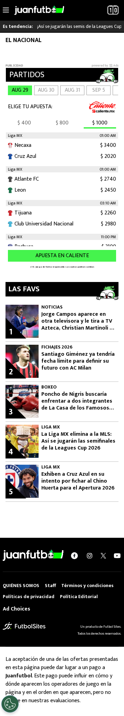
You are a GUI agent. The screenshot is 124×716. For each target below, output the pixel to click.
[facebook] (74, 555)
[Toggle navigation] (6, 10)
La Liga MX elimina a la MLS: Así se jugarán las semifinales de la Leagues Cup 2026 (78, 441)
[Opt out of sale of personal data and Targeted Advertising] (10, 704)
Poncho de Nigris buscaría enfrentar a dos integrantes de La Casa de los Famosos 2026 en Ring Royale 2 (76, 401)
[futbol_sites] (24, 626)
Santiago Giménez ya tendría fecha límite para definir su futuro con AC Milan (78, 361)
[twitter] (103, 555)
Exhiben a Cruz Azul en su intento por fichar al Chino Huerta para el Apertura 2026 (78, 481)
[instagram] (89, 555)
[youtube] (117, 555)
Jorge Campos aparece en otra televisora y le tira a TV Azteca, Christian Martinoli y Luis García (76, 321)
